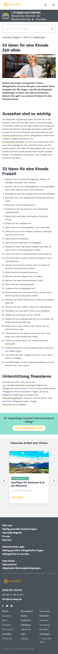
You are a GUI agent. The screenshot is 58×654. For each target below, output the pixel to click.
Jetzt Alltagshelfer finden (29, 428)
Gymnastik (10, 344)
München (44, 616)
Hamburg (26, 625)
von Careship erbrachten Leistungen (18, 385)
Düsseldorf (27, 611)
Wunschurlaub (27, 284)
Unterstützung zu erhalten (14, 404)
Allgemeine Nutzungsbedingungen (21, 568)
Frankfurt (26, 620)
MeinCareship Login (13, 546)
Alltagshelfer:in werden (15, 554)
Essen (24, 616)
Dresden (6, 634)
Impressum (8, 561)
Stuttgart (44, 634)
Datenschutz (9, 564)
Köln (23, 634)
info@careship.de (12, 599)
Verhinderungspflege (11, 398)
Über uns (7, 525)
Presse (6, 536)
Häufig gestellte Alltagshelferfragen (23, 550)
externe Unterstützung (12, 135)
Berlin (5, 611)
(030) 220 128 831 (12, 590)
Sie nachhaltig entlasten (13, 142)
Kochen (8, 247)
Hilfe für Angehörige (34, 37)
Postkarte (45, 311)
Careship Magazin (11, 37)
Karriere (7, 540)
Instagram (36, 242)
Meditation (26, 288)
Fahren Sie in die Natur (15, 216)
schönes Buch (31, 194)
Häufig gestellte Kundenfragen (19, 529)
